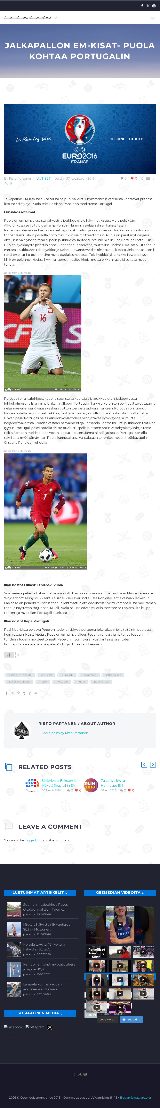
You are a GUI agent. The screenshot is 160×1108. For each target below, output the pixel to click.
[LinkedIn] (30, 693)
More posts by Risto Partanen (65, 733)
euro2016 (67, 674)
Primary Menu (152, 18)
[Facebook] (142, 5)
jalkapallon (90, 674)
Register (119, 1014)
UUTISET (43, 178)
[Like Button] (9, 655)
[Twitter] (148, 5)
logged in (32, 840)
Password (92, 1001)
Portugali (62, 681)
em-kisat (46, 674)
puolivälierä (101, 681)
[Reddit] (35, 693)
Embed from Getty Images (17, 273)
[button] (144, 765)
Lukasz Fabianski (19, 681)
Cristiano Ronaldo (20, 674)
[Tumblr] (24, 693)
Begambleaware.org (135, 1097)
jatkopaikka (113, 674)
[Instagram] (154, 5)
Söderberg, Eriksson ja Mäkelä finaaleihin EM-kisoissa (59, 785)
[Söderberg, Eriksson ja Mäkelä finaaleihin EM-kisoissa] (33, 785)
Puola (81, 681)
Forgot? (105, 1014)
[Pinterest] (18, 693)
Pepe (43, 681)
